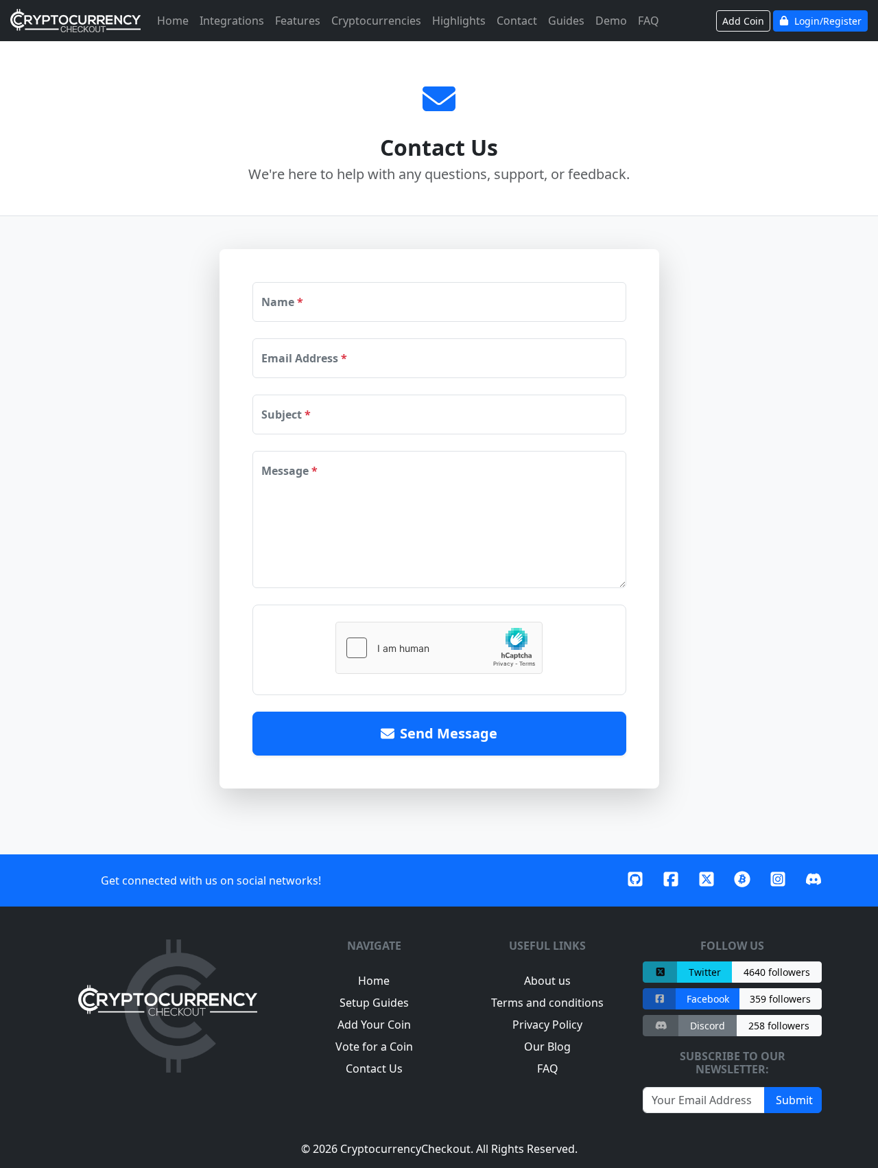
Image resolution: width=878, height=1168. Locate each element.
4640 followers (777, 972)
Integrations (232, 20)
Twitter (705, 972)
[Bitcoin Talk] (742, 880)
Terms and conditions (547, 1002)
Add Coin (743, 20)
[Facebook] (671, 880)
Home (173, 20)
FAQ (648, 20)
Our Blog (547, 1046)
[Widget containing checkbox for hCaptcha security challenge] (439, 648)
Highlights (459, 20)
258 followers (778, 1025)
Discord (707, 1025)
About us (547, 980)
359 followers (780, 998)
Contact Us (374, 1068)
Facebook (708, 998)
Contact (517, 20)
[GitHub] (635, 880)
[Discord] (813, 880)
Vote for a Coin (374, 1046)
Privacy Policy (547, 1024)
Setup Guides (374, 1002)
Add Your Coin (374, 1024)
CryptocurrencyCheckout (405, 1148)
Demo (611, 20)
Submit (793, 1100)
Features (297, 20)
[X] (706, 880)
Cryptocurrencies (376, 20)
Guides (566, 20)
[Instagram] (778, 880)
